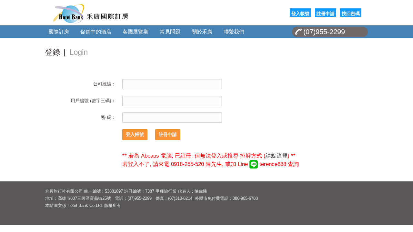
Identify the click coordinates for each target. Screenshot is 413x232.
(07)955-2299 (324, 32)
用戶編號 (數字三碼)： (93, 100)
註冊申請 (326, 13)
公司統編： (104, 83)
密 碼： (108, 117)
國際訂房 (58, 31)
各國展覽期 (135, 31)
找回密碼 (351, 13)
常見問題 (170, 31)
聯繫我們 (234, 31)
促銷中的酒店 (95, 31)
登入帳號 (300, 13)
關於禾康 (202, 31)
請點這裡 (276, 156)
